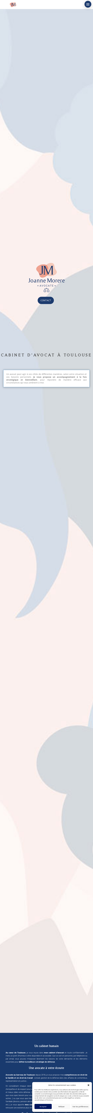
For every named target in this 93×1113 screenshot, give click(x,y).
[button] (88, 1085)
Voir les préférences (80, 1106)
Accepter (43, 1106)
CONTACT (45, 300)
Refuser (61, 1106)
